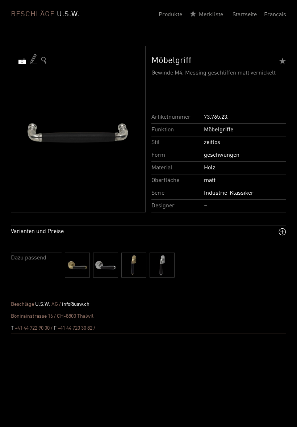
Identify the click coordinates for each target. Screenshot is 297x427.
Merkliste (211, 15)
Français (275, 15)
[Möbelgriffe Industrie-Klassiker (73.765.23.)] (44, 60)
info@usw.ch (75, 304)
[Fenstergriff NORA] (133, 265)
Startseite (245, 15)
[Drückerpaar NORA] (77, 265)
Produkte (170, 15)
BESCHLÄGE (45, 14)
